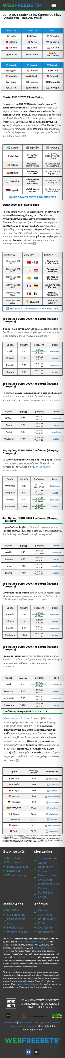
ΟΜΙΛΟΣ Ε (32, 64)
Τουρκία (10, 365)
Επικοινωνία (10, 1022)
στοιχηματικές (54, 399)
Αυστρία (10, 499)
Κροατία (9, 559)
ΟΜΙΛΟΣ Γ (53, 30)
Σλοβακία (10, 635)
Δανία (9, 424)
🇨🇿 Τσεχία (11, 81)
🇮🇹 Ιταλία (11, 36)
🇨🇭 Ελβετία (11, 41)
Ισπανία (10, 614)
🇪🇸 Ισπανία (32, 70)
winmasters (54, 802)
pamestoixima (54, 796)
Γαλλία (9, 684)
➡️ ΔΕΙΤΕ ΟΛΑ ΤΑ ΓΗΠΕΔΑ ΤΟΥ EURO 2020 (32, 196)
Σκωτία (8, 572)
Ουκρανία (10, 492)
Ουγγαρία (9, 705)
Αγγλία (8, 552)
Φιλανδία (9, 438)
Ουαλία (10, 372)
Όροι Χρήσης (25, 1022)
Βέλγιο (8, 418)
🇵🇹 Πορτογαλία (53, 82)
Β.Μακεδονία (10, 506)
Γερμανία (9, 691)
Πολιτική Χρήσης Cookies (47, 1022)
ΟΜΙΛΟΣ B (32, 30)
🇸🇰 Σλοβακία (32, 87)
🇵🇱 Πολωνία (32, 76)
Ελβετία (10, 358)
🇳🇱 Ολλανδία (53, 36)
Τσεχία (8, 565)
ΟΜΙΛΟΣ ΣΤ (53, 64)
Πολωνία (10, 621)
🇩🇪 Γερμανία (53, 76)
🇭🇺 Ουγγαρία (53, 87)
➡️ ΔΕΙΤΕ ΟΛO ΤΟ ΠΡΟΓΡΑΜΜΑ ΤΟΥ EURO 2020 (32, 308)
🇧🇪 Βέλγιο (32, 36)
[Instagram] (36, 1052)
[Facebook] (28, 1052)
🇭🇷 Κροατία (11, 76)
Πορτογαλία (9, 698)
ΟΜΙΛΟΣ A (11, 30)
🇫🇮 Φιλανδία (32, 54)
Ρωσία (9, 431)
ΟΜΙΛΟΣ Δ (11, 64)
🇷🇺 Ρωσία (32, 47)
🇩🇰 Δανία (32, 41)
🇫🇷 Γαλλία (53, 70)
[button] (54, 5)
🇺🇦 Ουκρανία (53, 41)
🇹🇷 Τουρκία (11, 47)
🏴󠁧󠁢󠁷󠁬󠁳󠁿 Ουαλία (11, 54)
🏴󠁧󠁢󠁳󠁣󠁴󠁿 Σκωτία (11, 87)
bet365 (56, 691)
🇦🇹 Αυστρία (53, 47)
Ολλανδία (10, 485)
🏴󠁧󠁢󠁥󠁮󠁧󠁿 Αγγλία (11, 70)
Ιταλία (10, 351)
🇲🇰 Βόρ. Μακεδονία (53, 54)
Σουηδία (10, 628)
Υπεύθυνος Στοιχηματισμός (24, 1025)
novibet (54, 784)
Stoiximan (55, 351)
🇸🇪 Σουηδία (32, 81)
